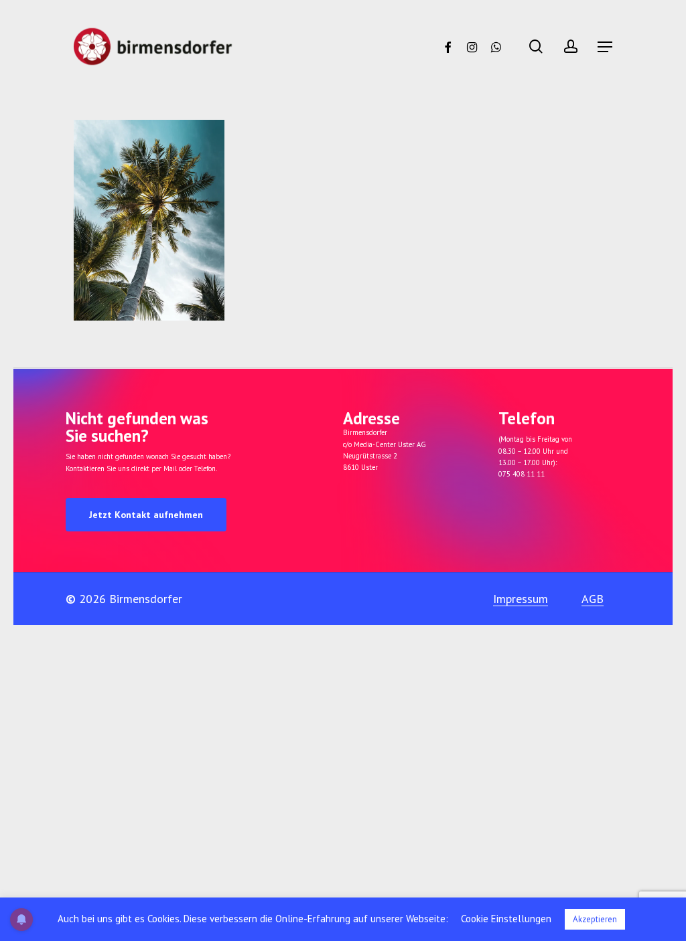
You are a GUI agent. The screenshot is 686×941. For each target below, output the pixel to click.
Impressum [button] (520, 598)
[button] (605, 47)
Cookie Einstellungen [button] (506, 918)
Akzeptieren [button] (595, 919)
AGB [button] (592, 598)
